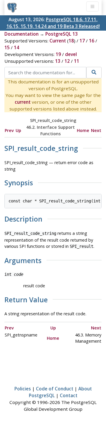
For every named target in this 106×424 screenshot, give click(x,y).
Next (96, 130)
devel (71, 54)
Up (18, 130)
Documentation (21, 34)
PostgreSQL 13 (61, 34)
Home (83, 130)
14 (16, 47)
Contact (68, 395)
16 (91, 41)
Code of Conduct (54, 389)
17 (82, 41)
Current (57, 41)
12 (67, 61)
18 (71, 41)
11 (76, 61)
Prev (9, 130)
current (23, 102)
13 (57, 61)
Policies (22, 389)
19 (58, 54)
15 (7, 47)
